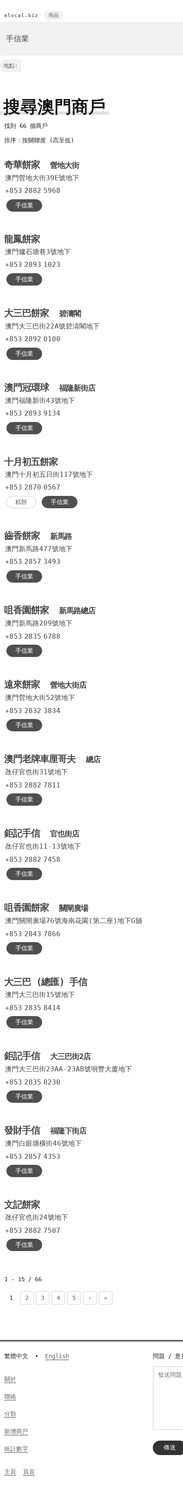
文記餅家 (22, 1204)
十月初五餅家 (31, 461)
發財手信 (45, 1130)
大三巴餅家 (42, 313)
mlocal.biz (21, 15)
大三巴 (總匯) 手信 (45, 982)
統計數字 (16, 1448)
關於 (10, 1379)
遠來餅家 (45, 684)
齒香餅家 (38, 535)
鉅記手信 (41, 833)
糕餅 (21, 501)
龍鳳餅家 (22, 239)
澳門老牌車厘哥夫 (52, 758)
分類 (10, 1413)
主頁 (10, 1471)
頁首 (29, 1471)
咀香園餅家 (49, 610)
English (57, 1356)
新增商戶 (16, 1431)
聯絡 (10, 1396)
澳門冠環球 (49, 387)
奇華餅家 (41, 164)
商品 (54, 15)
